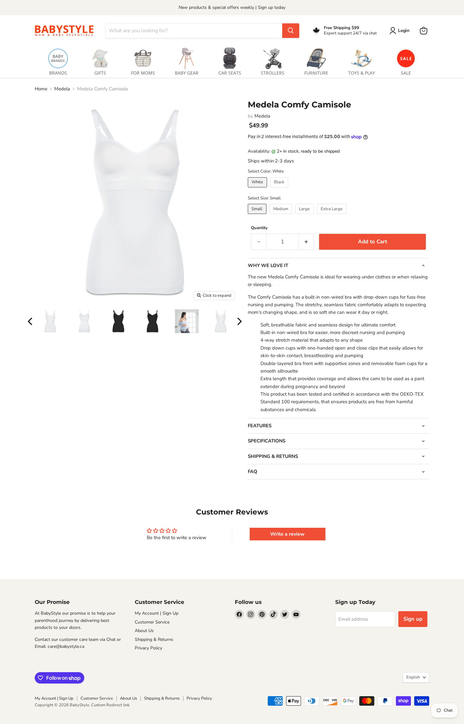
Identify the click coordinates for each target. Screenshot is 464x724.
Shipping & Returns (154, 639)
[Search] (290, 30)
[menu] (232, 60)
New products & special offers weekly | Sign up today (232, 7)
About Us (144, 631)
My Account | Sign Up (156, 613)
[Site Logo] (66, 30)
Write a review (287, 534)
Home (41, 89)
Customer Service (152, 622)
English (413, 677)
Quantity (259, 228)
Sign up (412, 619)
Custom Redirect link (110, 705)
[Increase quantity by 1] (306, 242)
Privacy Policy (148, 648)
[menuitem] (58, 60)
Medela (62, 89)
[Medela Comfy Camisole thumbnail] (50, 321)
